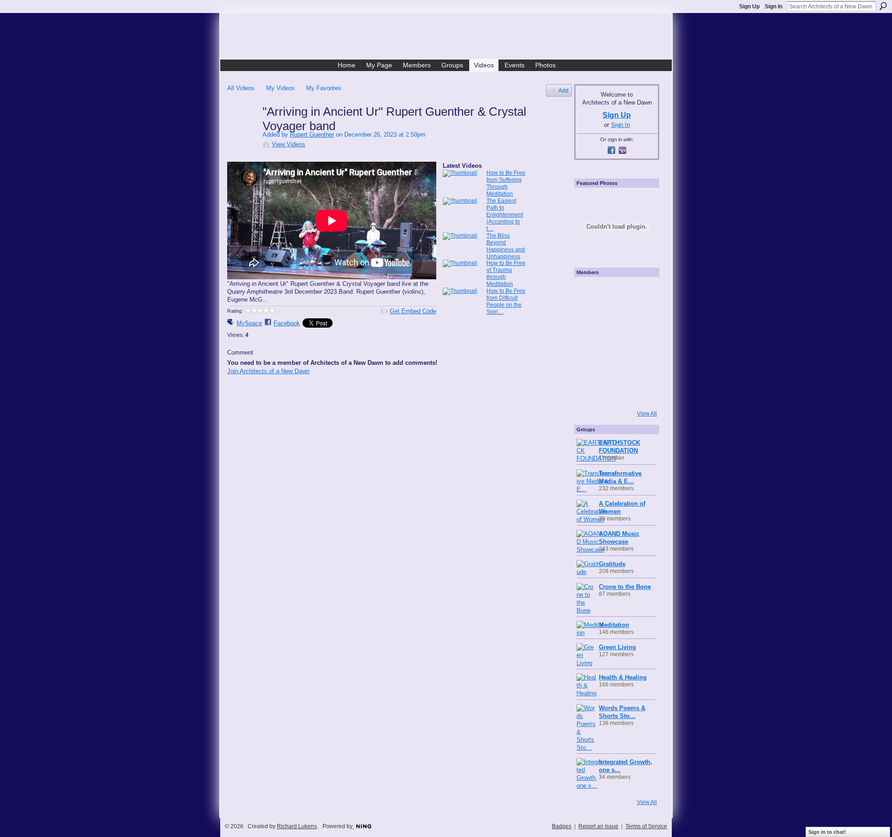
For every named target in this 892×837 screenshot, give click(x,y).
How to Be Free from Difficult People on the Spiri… (505, 301)
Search (883, 6)
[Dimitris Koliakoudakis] (639, 393)
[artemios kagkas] (614, 317)
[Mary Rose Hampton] (589, 367)
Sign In (773, 6)
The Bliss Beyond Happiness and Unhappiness (505, 246)
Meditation (614, 624)
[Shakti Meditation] (639, 317)
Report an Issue (598, 826)
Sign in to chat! (827, 832)
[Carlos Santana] (639, 367)
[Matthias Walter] (639, 292)
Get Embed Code (413, 311)
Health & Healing (623, 677)
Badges (561, 826)
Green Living (617, 647)
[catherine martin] (614, 342)
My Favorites (323, 88)
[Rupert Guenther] (244, 131)
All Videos (241, 88)
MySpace (249, 323)
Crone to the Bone (625, 586)
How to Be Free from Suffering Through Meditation (505, 183)
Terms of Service (646, 826)
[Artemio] (614, 393)
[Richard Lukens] (614, 292)
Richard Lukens (297, 826)
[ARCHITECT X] (589, 292)
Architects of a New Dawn (449, 37)
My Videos (280, 88)
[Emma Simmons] (589, 393)
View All (647, 413)
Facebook (287, 323)
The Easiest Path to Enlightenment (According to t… (504, 215)
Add (563, 90)
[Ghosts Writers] (614, 367)
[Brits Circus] (639, 342)
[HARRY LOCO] (589, 317)
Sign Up (749, 6)
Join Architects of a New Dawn (268, 371)
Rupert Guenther (312, 134)
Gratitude (612, 563)
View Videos (288, 144)
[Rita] (589, 342)
